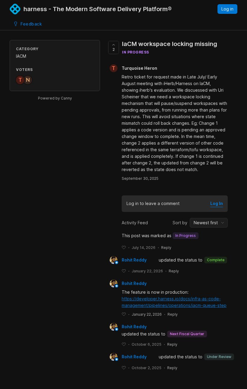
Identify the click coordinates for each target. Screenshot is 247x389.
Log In (216, 203)
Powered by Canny (55, 98)
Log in (227, 8)
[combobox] (209, 223)
